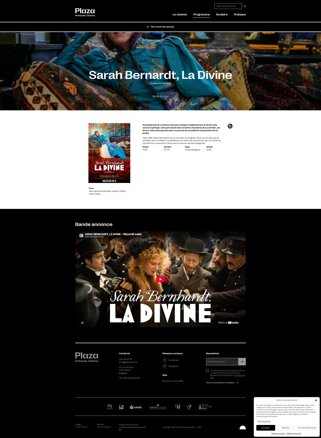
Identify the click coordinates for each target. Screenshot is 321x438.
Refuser (285, 428)
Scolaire (222, 14)
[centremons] (206, 406)
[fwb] (110, 406)
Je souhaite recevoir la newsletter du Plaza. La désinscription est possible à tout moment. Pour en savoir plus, (227, 374)
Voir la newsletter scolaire (220, 382)
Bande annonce (160, 96)
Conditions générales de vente (132, 427)
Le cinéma (180, 14)
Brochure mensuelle (172, 381)
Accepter (266, 428)
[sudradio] (190, 406)
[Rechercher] (244, 6)
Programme (201, 14)
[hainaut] (121, 406)
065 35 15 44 (125, 359)
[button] (316, 400)
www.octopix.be (104, 427)
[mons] (137, 406)
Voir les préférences (307, 428)
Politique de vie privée (293, 433)
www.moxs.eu (81, 427)
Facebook (173, 360)
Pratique (240, 14)
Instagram (173, 366)
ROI (120, 430)
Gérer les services (264, 421)
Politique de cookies (278, 433)
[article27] (178, 406)
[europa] (159, 406)
